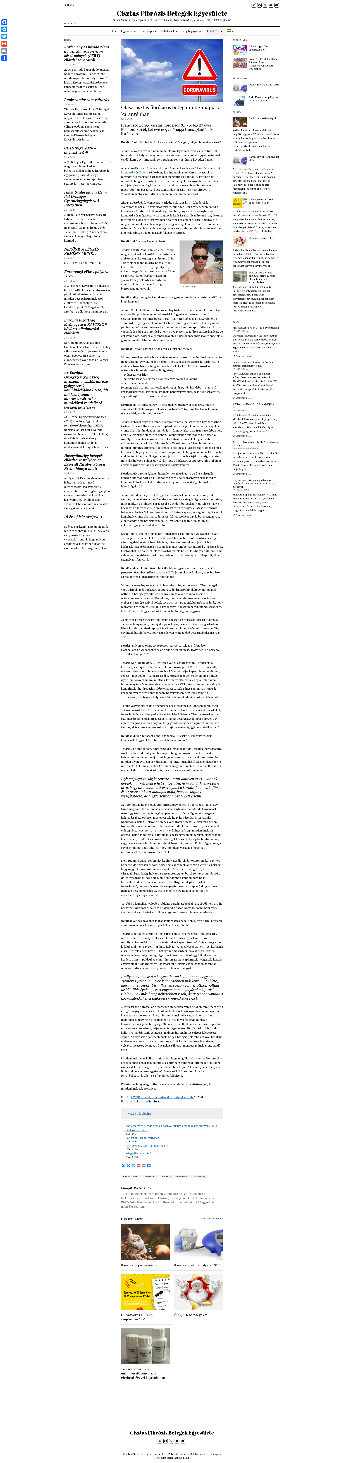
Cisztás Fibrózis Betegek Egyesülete (172, 13)
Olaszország (199, 1176)
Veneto (143, 172)
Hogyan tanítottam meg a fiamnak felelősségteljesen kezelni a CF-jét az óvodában (254, 483)
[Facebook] (4, 22)
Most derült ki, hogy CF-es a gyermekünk (256, 327)
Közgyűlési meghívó (138, 1153)
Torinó (169, 250)
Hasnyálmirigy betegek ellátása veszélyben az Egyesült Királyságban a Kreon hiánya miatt (84, 462)
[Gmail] (4, 43)
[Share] (4, 58)
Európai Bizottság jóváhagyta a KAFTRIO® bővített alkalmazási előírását (85, 326)
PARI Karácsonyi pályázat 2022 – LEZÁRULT (263, 99)
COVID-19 (213, 31)
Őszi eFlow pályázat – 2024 (264, 84)
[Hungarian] (230, 31)
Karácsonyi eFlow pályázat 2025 (87, 274)
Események (147, 31)
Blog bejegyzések (192, 31)
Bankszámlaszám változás (86, 99)
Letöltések (168, 31)
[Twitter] (4, 36)
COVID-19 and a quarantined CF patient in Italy (162, 1097)
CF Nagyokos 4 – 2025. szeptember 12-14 (137, 1317)
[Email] (4, 50)
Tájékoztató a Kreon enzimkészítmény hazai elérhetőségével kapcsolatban (143, 1373)
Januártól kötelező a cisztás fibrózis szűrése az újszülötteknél (253, 364)
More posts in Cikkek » (212, 1218)
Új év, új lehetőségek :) (83, 517)
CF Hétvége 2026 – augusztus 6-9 (80, 150)
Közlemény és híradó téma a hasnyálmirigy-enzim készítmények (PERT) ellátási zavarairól (86, 53)
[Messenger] (4, 29)
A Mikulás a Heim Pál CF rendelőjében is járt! (255, 406)
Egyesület (127, 31)
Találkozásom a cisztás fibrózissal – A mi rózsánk (256, 444)
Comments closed (243, 356)
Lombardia (128, 172)
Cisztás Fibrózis (130, 1176)
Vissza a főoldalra (139, 1114)
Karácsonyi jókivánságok (139, 1265)
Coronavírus (150, 1176)
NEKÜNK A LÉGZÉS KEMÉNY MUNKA (81, 251)
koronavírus (181, 1176)
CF (112, 31)
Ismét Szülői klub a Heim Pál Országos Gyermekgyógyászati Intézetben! (85, 198)
